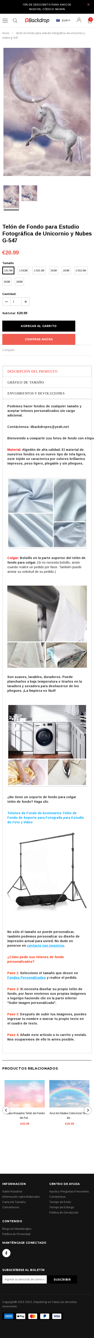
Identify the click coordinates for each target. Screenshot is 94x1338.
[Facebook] (6, 1253)
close (88, 4)
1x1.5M (8, 270)
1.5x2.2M (39, 270)
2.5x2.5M (81, 270)
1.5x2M (23, 270)
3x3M (7, 281)
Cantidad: (9, 294)
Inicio (5, 33)
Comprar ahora (39, 339)
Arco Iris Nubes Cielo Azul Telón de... (69, 1115)
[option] (47, 112)
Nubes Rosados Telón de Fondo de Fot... (25, 1115)
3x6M (19, 281)
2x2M (53, 270)
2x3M (66, 270)
